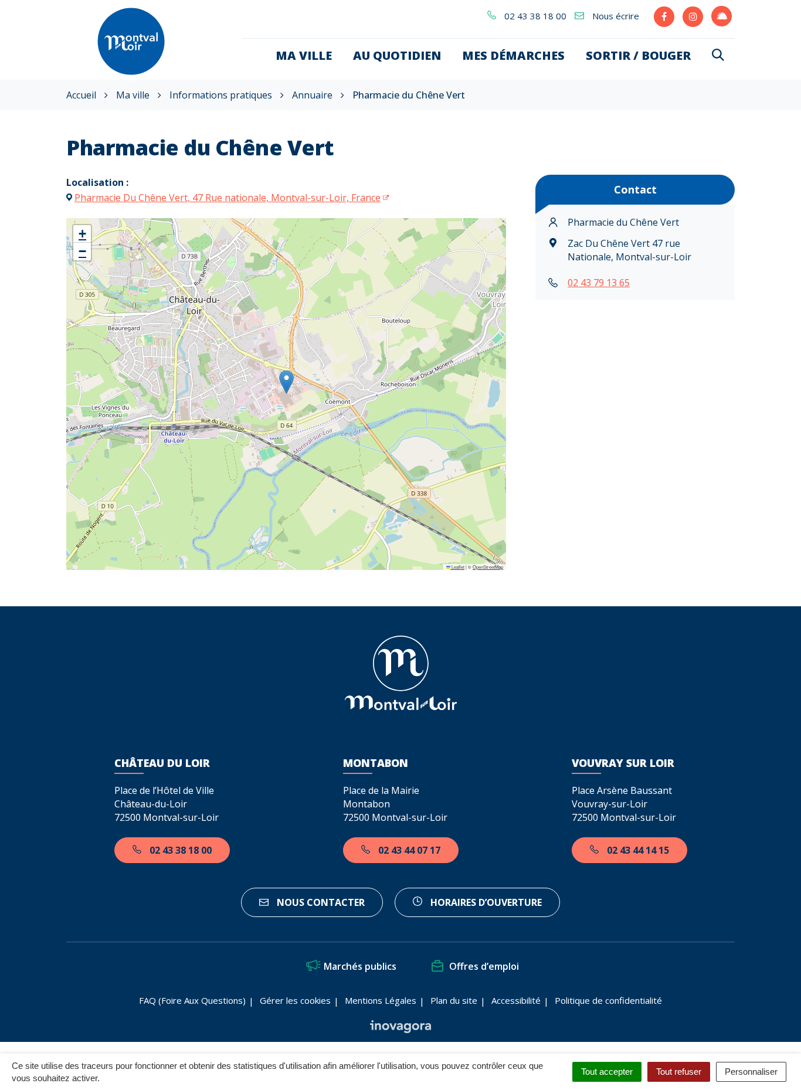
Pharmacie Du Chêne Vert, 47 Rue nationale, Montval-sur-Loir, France (227, 197)
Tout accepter (607, 1072)
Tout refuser (678, 1072)
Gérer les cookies (295, 1000)
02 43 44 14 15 (637, 850)
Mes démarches (513, 55)
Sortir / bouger (638, 55)
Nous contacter (319, 902)
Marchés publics (360, 966)
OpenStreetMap (488, 566)
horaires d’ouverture (485, 902)
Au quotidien (397, 55)
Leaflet (457, 566)
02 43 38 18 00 (179, 850)
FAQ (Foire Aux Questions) (192, 1000)
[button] (286, 382)
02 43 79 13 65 (599, 282)
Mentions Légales (380, 1000)
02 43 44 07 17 (408, 850)
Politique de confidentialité (608, 1000)
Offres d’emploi (484, 966)
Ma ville (304, 55)
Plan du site (453, 1000)
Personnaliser (751, 1072)
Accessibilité (516, 1000)
